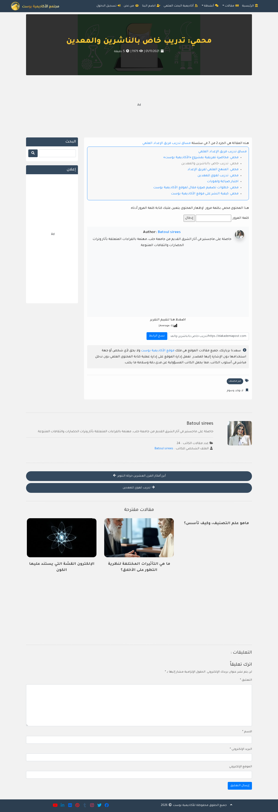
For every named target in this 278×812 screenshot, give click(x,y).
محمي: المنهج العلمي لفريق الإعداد (213, 169)
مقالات (230, 6)
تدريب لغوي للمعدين (137, 488)
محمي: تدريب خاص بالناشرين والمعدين (139, 41)
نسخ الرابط (156, 335)
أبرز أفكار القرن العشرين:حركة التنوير (141, 476)
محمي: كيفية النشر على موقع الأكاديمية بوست (205, 194)
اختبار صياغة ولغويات (223, 181)
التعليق (246, 680)
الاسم (247, 732)
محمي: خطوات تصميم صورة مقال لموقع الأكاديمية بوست (196, 187)
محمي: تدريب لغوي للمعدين (218, 175)
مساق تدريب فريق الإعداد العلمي (166, 143)
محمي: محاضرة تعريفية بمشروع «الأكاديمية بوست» (201, 157)
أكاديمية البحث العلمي (179, 6)
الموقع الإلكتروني (240, 766)
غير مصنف (235, 381)
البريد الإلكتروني (241, 749)
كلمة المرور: (240, 218)
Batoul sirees (169, 232)
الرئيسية (248, 6)
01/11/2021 (152, 51)
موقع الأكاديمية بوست (157, 351)
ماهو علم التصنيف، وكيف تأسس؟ (216, 523)
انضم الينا (149, 6)
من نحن (129, 6)
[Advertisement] (139, 105)
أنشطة (209, 6)
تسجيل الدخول (106, 6)
